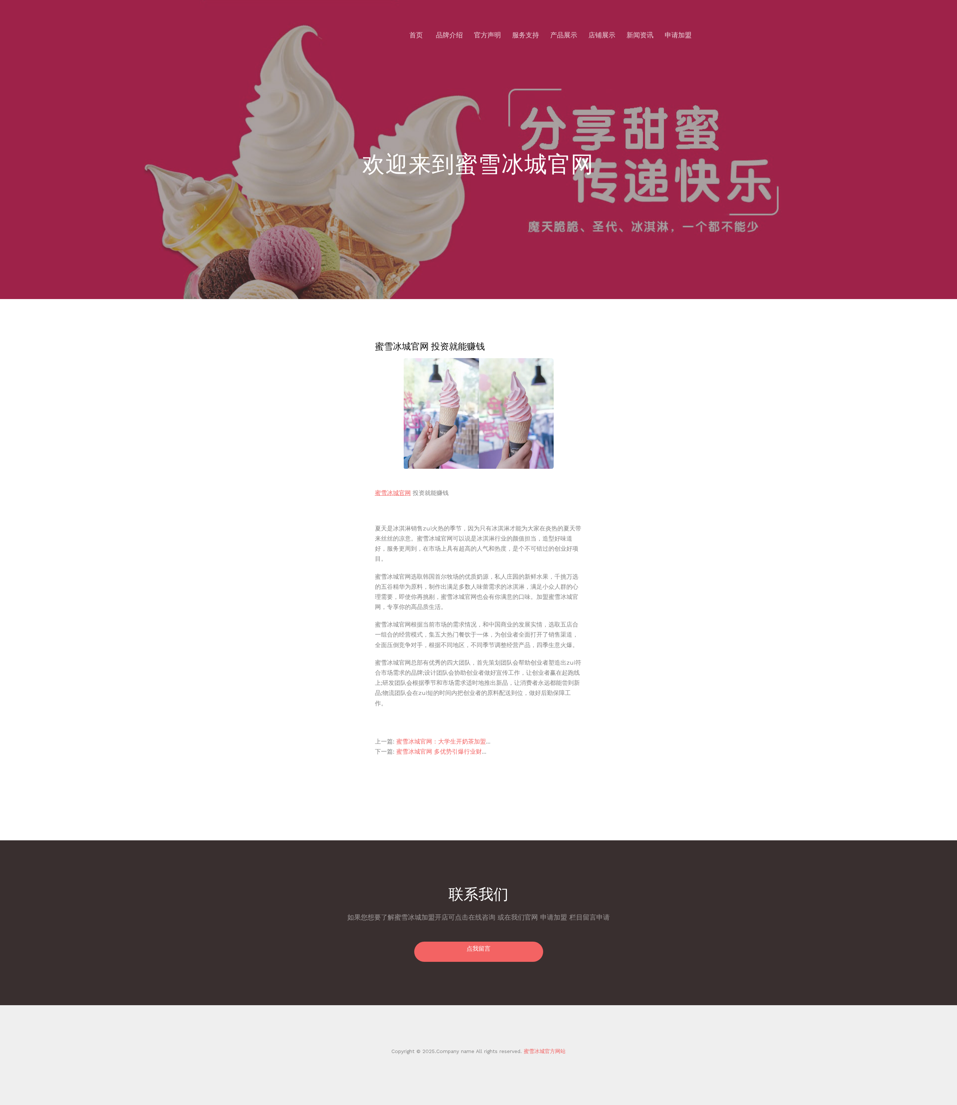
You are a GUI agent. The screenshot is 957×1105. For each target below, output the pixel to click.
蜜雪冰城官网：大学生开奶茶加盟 (441, 741)
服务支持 (525, 35)
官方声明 (487, 35)
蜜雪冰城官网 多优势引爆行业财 (439, 751)
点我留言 (478, 948)
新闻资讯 (640, 35)
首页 (416, 35)
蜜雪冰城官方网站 (544, 1051)
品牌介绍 (449, 35)
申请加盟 (678, 35)
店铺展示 (601, 35)
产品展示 (563, 35)
